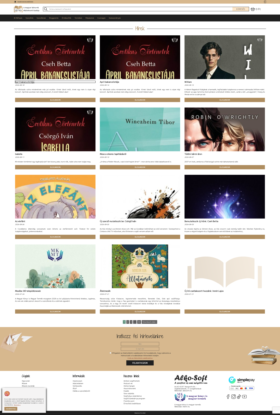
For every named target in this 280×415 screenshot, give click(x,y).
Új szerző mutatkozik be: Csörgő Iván (118, 221)
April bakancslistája (24, 82)
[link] (15, 2)
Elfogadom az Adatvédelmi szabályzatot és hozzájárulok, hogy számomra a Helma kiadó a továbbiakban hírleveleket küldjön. (141, 355)
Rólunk (24, 383)
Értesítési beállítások (132, 403)
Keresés (240, 9)
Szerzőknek (41, 18)
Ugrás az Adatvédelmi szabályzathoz (140, 358)
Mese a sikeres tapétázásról (113, 154)
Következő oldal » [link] (149, 322)
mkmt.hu (186, 406)
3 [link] (131, 322)
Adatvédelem (78, 383)
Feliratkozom (140, 362)
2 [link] (127, 322)
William (188, 82)
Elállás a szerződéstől (81, 391)
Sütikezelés (77, 386)
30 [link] (139, 322)
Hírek (140, 28)
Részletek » (17, 405)
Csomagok (101, 18)
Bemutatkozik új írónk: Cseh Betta (201, 221)
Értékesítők (66, 18)
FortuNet (143, 413)
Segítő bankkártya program (134, 398)
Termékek (78, 18)
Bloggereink (54, 18)
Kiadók (126, 391)
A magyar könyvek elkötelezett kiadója (31, 9)
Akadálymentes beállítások (25, 1)
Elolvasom (37, 100)
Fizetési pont (129, 401)
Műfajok (19, 18)
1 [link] (124, 322)
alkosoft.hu (187, 390)
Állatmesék (105, 291)
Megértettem (11, 409)
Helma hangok (129, 386)
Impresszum (77, 381)
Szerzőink (29, 18)
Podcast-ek (128, 383)
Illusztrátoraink (130, 388)
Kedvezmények (115, 18)
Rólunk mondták (28, 386)
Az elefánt (20, 221)
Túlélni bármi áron (193, 154)
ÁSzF (75, 388)
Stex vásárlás (129, 393)
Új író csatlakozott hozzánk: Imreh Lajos (204, 291)
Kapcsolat (26, 381)
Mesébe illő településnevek (28, 291)
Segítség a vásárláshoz (133, 396)
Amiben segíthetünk (132, 381)
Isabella (18, 154)
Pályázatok (89, 18)
